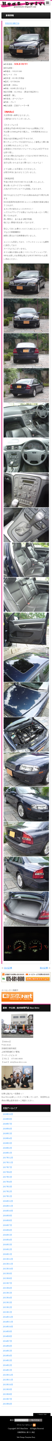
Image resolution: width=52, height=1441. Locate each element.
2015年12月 (8, 1259)
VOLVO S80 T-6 (12, 23)
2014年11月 (8, 1322)
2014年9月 (7, 1331)
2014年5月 (7, 1351)
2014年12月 (8, 1317)
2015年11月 (8, 1264)
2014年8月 (7, 1336)
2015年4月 (7, 1298)
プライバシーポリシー (24, 1425)
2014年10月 (8, 1327)
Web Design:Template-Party (26, 1437)
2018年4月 (7, 1138)
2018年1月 (7, 1153)
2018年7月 (7, 1124)
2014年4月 (7, 1356)
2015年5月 (7, 1293)
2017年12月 (8, 1158)
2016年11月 (8, 1206)
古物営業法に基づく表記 (26, 1432)
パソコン (21, 1420)
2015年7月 (7, 1283)
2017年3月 (7, 1187)
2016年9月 (7, 1216)
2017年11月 (8, 1162)
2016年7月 (7, 1225)
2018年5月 (7, 1133)
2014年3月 (7, 1360)
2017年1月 (7, 1196)
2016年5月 (7, 1235)
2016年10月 (8, 1211)
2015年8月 (7, 1278)
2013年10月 (8, 1385)
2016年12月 (8, 1201)
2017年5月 (7, 1177)
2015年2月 (7, 1307)
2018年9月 (7, 1119)
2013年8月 (7, 1394)
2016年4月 (7, 1240)
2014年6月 (7, 1346)
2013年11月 (8, 1380)
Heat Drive (24, 1429)
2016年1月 (7, 1254)
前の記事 (44, 968)
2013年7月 (7, 1399)
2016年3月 (7, 1245)
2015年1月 (7, 1312)
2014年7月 (7, 1341)
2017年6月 (7, 1172)
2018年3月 (7, 1143)
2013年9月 (7, 1389)
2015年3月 (7, 1302)
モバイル (35, 1420)
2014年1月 (7, 1370)
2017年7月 (7, 1167)
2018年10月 (8, 1114)
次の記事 (8, 968)
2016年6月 (7, 1230)
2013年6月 (7, 1404)
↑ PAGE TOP (42, 1414)
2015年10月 (8, 1269)
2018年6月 (7, 1129)
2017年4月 (7, 1182)
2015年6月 (7, 1288)
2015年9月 (7, 1273)
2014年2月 (7, 1365)
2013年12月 (8, 1375)
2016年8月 (7, 1220)
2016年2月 (7, 1249)
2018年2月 (7, 1148)
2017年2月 (7, 1191)
